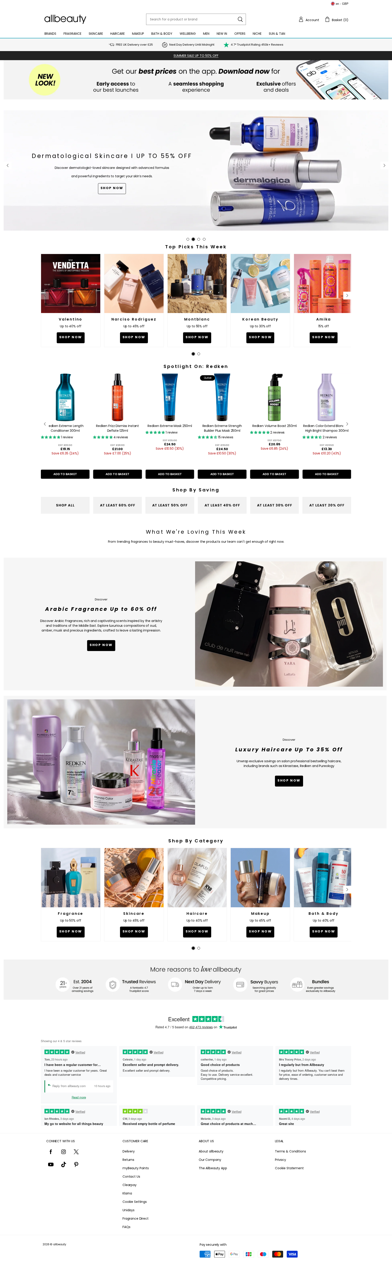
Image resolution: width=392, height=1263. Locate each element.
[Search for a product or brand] (240, 19)
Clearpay (129, 1185)
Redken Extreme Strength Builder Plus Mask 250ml (222, 428)
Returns (128, 1159)
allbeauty (59, 1244)
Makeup (138, 33)
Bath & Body (161, 33)
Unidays (128, 1210)
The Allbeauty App (213, 1168)
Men (206, 33)
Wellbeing (188, 33)
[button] (309, 19)
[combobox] (196, 19)
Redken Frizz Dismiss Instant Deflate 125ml (117, 428)
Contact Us (131, 1176)
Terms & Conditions (290, 1151)
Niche (257, 33)
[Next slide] (384, 165)
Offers (239, 33)
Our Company (210, 1159)
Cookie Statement (289, 1168)
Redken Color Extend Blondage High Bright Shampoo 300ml (326, 428)
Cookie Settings (134, 1201)
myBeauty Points (135, 1168)
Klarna (127, 1193)
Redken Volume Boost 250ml (274, 426)
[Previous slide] (8, 165)
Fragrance (72, 33)
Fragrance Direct (135, 1218)
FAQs (126, 1227)
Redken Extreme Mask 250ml (170, 426)
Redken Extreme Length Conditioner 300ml (65, 428)
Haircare (117, 33)
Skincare (96, 33)
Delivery (128, 1151)
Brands (50, 33)
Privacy (280, 1159)
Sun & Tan (277, 33)
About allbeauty (211, 1151)
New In (222, 33)
